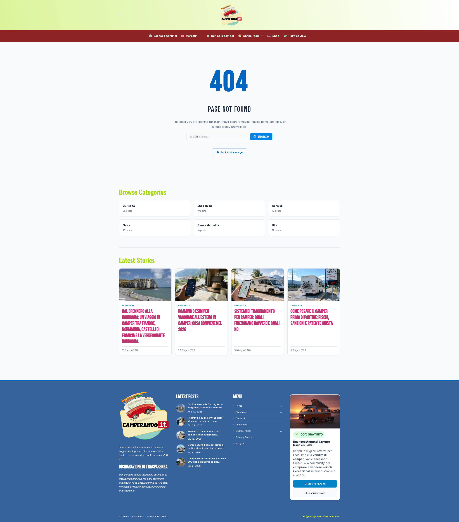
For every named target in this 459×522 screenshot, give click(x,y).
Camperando (135, 516)
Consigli (184, 305)
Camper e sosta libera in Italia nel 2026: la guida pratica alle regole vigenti (207, 460)
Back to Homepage (232, 152)
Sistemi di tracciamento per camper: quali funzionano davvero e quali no (257, 320)
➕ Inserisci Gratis (315, 492)
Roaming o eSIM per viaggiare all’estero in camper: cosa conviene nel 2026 (200, 320)
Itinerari (128, 305)
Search (263, 136)
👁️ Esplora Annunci (315, 483)
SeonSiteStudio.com (328, 516)
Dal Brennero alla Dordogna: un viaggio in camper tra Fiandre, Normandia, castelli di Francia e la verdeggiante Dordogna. (143, 326)
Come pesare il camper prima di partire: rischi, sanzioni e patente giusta (311, 317)
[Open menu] (120, 15)
